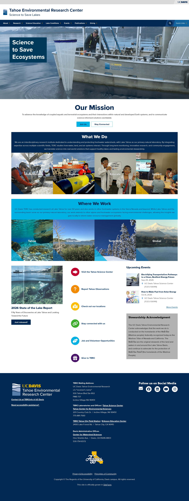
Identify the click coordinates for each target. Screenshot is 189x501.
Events (66, 23)
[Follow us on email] (141, 389)
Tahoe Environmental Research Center (46, 10)
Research (17, 23)
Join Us (83, 124)
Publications (80, 23)
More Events (172, 307)
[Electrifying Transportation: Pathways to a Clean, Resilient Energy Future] (132, 279)
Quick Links (180, 23)
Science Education (33, 23)
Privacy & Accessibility (82, 473)
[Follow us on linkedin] (157, 389)
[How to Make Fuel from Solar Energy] (132, 296)
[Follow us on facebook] (149, 389)
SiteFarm (107, 484)
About (5, 23)
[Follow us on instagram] (175, 389)
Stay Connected (101, 124)
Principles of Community (105, 473)
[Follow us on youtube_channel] (166, 389)
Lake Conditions (52, 23)
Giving (92, 23)
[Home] (5, 11)
